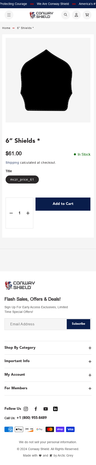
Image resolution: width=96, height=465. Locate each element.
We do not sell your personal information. (48, 442)
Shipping (12, 162)
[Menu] (8, 14)
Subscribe (78, 323)
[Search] (65, 14)
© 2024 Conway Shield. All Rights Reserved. (48, 449)
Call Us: (9, 418)
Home (6, 28)
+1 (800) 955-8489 (32, 418)
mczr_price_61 (22, 179)
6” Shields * (25, 28)
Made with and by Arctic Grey (48, 455)
